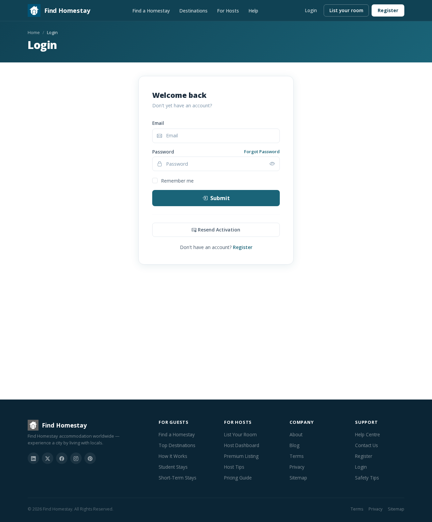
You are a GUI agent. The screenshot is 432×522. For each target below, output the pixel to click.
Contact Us (366, 445)
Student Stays (173, 467)
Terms (297, 456)
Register (388, 10)
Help (253, 10)
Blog (294, 445)
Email (158, 123)
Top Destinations (177, 445)
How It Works (173, 456)
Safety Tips (367, 477)
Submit (220, 198)
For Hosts (228, 10)
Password (163, 151)
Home (34, 32)
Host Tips (234, 467)
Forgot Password (262, 151)
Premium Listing (241, 456)
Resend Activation (219, 229)
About (296, 434)
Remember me (177, 180)
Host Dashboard (241, 445)
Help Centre (367, 434)
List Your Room (240, 434)
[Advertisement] (216, 336)
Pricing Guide (238, 477)
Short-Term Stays (177, 477)
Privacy (297, 467)
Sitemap (298, 477)
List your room (346, 10)
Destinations (193, 10)
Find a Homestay (151, 10)
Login (311, 10)
